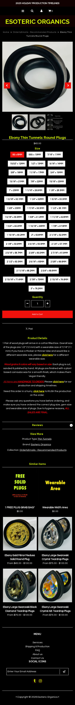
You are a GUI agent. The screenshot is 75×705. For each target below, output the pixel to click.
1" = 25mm (14, 190)
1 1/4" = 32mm (37, 199)
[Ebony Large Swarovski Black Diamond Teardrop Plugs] (20, 601)
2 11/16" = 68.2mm (25, 270)
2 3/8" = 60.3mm (36, 253)
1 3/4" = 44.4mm (14, 226)
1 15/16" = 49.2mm (16, 235)
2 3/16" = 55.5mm (36, 244)
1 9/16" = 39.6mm (13, 217)
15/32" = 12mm (17, 163)
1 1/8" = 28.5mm (56, 190)
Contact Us (37, 658)
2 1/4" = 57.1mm (59, 244)
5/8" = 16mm (17, 172)
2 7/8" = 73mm (37, 279)
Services (37, 642)
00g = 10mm (35, 154)
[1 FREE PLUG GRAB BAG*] (20, 502)
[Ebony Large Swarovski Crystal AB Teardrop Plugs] (55, 601)
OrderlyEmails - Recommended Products (34, 32)
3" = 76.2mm (37, 288)
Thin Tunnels (44, 439)
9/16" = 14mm (56, 163)
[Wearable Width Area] (55, 502)
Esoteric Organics (37, 21)
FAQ (37, 650)
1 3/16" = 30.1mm (14, 199)
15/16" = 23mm (56, 181)
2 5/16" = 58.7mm (13, 253)
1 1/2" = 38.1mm (58, 208)
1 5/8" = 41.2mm (36, 217)
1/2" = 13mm (37, 163)
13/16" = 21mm (16, 181)
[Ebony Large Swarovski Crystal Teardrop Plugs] (55, 549)
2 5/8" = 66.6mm (58, 261)
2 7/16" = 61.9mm (59, 253)
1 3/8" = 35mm (14, 208)
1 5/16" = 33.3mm (58, 199)
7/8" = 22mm (37, 181)
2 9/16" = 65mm (36, 261)
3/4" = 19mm (56, 172)
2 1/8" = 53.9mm (14, 244)
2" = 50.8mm (37, 235)
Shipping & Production (37, 646)
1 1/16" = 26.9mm (33, 190)
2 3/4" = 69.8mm (49, 270)
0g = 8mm (17, 154)
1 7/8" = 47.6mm (59, 226)
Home (6, 32)
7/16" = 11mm (54, 154)
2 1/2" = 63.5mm (14, 261)
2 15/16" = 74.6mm (59, 279)
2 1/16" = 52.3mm (58, 235)
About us (37, 654)
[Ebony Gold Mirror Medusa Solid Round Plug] (20, 549)
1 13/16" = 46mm (36, 226)
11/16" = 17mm (36, 172)
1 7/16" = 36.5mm (35, 208)
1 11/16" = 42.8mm (59, 217)
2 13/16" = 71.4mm (14, 279)
